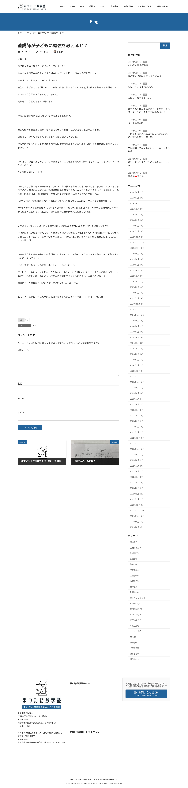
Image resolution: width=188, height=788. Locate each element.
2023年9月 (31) (136, 387)
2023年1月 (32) (136, 432)
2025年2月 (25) (136, 292)
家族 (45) (133, 642)
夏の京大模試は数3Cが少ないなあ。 (146, 76)
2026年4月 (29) (136, 214)
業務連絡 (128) (136, 609)
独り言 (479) (135, 653)
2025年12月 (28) (137, 237)
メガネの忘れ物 (135, 123)
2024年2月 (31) (136, 359)
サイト (21, 412)
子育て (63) (134, 648)
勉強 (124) (134, 581)
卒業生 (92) (134, 625)
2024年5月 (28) (136, 343)
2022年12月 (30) (137, 438)
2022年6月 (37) (136, 471)
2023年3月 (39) (136, 421)
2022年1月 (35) (136, 499)
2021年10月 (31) (137, 516)
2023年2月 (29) (136, 426)
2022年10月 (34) (137, 449)
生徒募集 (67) (135, 547)
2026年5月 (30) (136, 209)
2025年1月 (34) (136, 298)
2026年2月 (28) (136, 225)
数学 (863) (134, 553)
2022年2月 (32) (136, 493)
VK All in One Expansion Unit (111, 783)
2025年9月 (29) (136, 253)
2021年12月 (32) (137, 505)
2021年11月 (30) (137, 510)
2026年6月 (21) (136, 203)
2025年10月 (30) (137, 248)
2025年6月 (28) (136, 270)
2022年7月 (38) (136, 465)
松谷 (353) (134, 659)
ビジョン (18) (135, 614)
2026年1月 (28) (136, 231)
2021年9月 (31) (136, 521)
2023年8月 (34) (136, 393)
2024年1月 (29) (136, 365)
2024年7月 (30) (136, 332)
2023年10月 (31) (137, 382)
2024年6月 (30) (136, 337)
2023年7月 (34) (136, 399)
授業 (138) (134, 570)
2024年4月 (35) (136, 348)
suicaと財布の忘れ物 (138, 65)
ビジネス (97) (135, 620)
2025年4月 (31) (136, 281)
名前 (20, 383)
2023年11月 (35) (137, 376)
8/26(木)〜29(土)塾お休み (140, 87)
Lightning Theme (93, 783)
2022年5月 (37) (136, 477)
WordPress (79, 783)
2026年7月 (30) (136, 198)
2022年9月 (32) (136, 454)
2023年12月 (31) (137, 371)
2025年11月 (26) (137, 242)
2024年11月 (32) (137, 309)
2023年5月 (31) (136, 410)
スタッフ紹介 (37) (137, 631)
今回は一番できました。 (140, 98)
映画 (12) (133, 542)
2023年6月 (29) (136, 404)
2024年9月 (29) (136, 320)
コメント (23, 350)
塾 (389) (133, 564)
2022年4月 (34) (136, 482)
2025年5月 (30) (136, 276)
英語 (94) (133, 558)
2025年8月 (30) (136, 259)
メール (21, 398)
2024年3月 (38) (136, 354)
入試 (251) (134, 592)
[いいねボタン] (21, 320)
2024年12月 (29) (137, 304)
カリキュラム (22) (137, 598)
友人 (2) (133, 637)
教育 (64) (133, 586)
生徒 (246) (134, 575)
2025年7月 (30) (136, 265)
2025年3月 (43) (136, 287)
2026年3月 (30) (136, 220)
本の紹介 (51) (135, 603)
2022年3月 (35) (136, 488)
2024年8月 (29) (136, 326)
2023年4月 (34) (136, 415)
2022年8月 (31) (136, 460)
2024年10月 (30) (137, 315)
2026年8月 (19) (136, 192)
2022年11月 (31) (137, 443)
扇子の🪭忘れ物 (136, 176)
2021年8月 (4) (136, 527)
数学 (34, 325)
